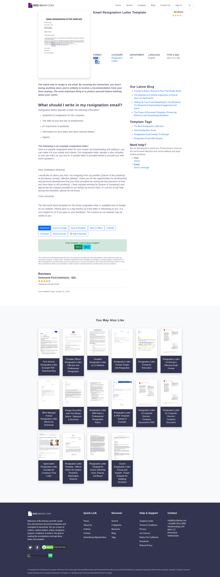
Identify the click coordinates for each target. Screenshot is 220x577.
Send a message (141, 167)
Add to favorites (79, 234)
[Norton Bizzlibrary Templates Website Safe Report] (40, 555)
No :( (87, 247)
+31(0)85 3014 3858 (177, 523)
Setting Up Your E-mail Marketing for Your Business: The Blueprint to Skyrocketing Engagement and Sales (157, 105)
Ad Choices (145, 533)
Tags (114, 537)
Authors (87, 529)
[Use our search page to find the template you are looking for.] (190, 5)
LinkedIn (110, 228)
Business (116, 529)
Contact (87, 533)
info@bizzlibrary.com (177, 520)
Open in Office (96, 228)
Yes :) (78, 247)
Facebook (44, 234)
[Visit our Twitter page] (30, 547)
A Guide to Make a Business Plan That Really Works (157, 91)
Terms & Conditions (148, 525)
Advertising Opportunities (95, 537)
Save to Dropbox (78, 228)
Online (137, 161)
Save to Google (60, 228)
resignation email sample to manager (151, 134)
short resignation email (145, 130)
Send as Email (59, 234)
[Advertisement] (137, 34)
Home (118, 5)
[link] (30, 547)
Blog (153, 5)
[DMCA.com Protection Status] (54, 547)
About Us (88, 525)
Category (142, 5)
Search (129, 5)
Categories (116, 525)
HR (131, 58)
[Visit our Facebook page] (37, 547)
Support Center (146, 521)
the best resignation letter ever (149, 126)
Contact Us (165, 5)
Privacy (143, 529)
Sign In (178, 5)
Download (44, 228)
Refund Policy (146, 545)
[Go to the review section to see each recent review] (177, 15)
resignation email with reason (148, 138)
